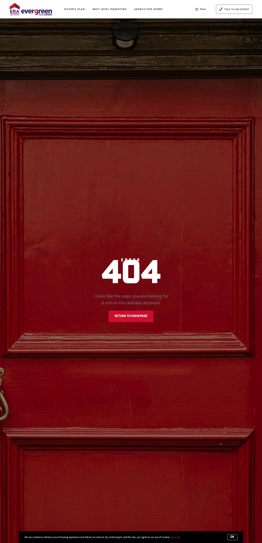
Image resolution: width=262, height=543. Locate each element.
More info (175, 537)
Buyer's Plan (74, 9)
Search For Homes (148, 9)
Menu (203, 9)
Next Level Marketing (109, 9)
